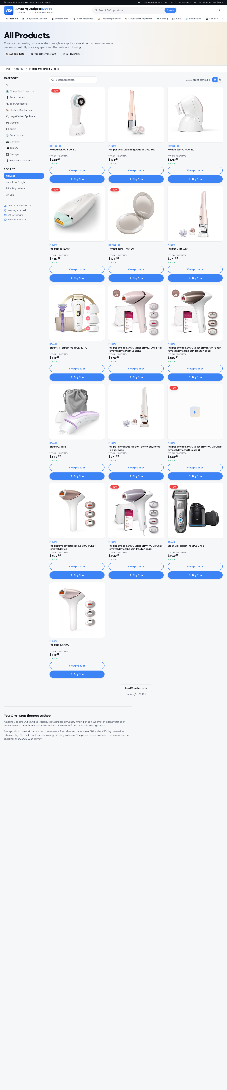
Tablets (12, 147)
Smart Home (193, 18)
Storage (12, 154)
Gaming (162, 18)
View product (77, 170)
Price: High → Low (15, 188)
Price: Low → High (15, 182)
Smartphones (60, 18)
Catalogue (19, 69)
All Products (12, 18)
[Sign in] (219, 10)
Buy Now (79, 179)
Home (7, 69)
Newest (10, 175)
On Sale (10, 194)
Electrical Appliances (109, 18)
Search (170, 10)
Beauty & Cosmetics (19, 160)
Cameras (212, 18)
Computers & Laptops (34, 18)
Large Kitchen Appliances (138, 18)
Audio (176, 18)
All (7, 84)
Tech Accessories (83, 18)
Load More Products (136, 688)
